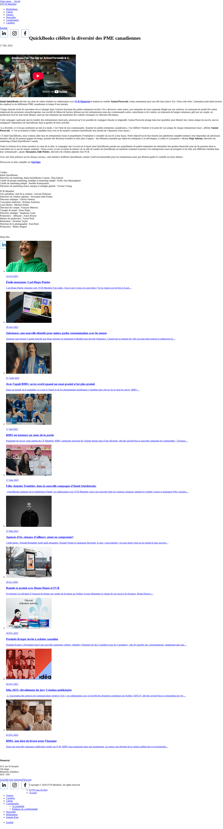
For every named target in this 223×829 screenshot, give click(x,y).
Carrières (10, 23)
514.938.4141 (6, 779)
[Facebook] (25, 33)
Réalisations (12, 9)
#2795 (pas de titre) (38, 790)
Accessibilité (18, 806)
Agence (10, 14)
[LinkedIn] (4, 33)
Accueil (33, 792)
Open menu (5, 1)
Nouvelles (11, 17)
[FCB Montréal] (8, 4)
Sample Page (12, 817)
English (3, 28)
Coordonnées (12, 20)
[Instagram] (15, 33)
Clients (9, 12)
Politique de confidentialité (25, 809)
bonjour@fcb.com (22, 779)
